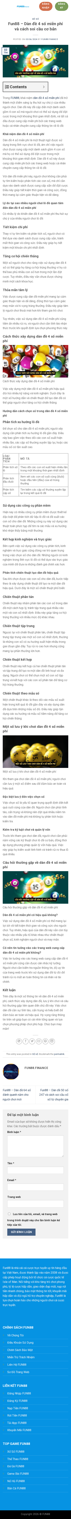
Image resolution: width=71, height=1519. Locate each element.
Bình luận (14, 1132)
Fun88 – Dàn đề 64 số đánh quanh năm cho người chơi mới (17, 1094)
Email (11, 1180)
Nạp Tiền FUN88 (17, 1408)
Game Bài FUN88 (18, 1473)
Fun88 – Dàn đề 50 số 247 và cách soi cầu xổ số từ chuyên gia (53, 1094)
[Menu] (5, 6)
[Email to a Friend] (39, 1041)
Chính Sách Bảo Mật (20, 1350)
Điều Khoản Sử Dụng (20, 1342)
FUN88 (15, 98)
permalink (59, 1054)
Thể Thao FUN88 (17, 1459)
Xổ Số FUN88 (15, 1451)
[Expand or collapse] (44, 87)
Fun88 (7, 1268)
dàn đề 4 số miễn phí (46, 98)
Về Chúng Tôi (15, 1335)
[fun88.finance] (23, 6)
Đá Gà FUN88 (15, 1466)
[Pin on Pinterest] (45, 1041)
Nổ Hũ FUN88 (16, 1481)
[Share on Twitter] (32, 1041)
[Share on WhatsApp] (19, 1041)
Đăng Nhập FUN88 (19, 1393)
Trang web (14, 1197)
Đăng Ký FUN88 (17, 1401)
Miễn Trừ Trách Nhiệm (21, 1357)
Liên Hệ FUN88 (16, 1364)
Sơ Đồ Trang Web (18, 1372)
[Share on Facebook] (26, 1041)
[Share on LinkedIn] (52, 1041)
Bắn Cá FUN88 (16, 1488)
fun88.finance (49, 39)
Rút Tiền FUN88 (17, 1415)
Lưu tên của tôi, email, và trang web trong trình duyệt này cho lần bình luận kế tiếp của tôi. (33, 1220)
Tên (10, 1163)
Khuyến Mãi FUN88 (19, 1430)
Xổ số (35, 19)
